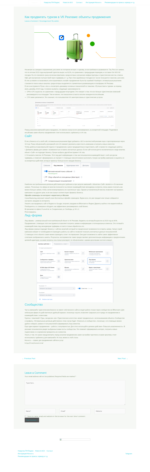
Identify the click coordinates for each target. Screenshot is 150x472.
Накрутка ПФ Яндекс (52, 2)
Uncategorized (45, 21)
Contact (79, 2)
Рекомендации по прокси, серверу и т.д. (120, 2)
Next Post (123, 358)
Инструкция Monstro (93, 2)
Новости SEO (68, 2)
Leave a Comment (31, 21)
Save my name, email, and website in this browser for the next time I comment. (56, 416)
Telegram (128, 454)
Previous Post (28, 358)
